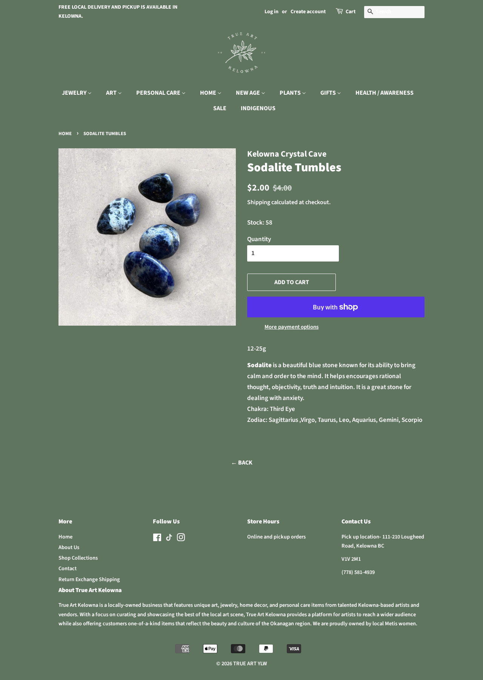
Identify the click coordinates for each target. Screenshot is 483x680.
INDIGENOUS (258, 108)
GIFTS (328, 93)
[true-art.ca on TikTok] (169, 539)
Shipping (258, 202)
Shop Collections (78, 558)
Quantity (259, 239)
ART (112, 93)
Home (65, 133)
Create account (308, 11)
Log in (271, 11)
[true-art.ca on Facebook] (157, 539)
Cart (350, 11)
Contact (67, 568)
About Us (68, 547)
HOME (208, 93)
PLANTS (291, 93)
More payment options (291, 327)
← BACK (241, 462)
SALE (219, 108)
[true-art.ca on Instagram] (181, 539)
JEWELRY (75, 93)
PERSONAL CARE (159, 93)
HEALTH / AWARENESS (384, 93)
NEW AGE (248, 93)
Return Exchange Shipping (89, 579)
